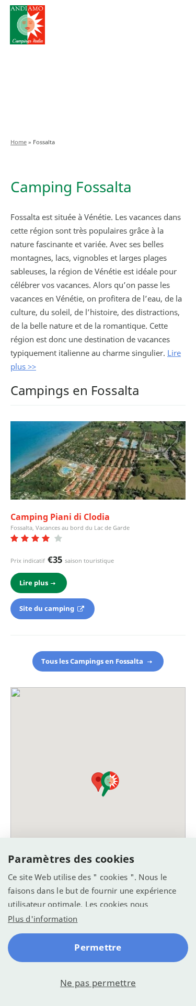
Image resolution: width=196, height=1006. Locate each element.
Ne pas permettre (98, 983)
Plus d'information (43, 919)
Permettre (97, 947)
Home (18, 142)
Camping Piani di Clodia (60, 517)
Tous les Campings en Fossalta (93, 661)
